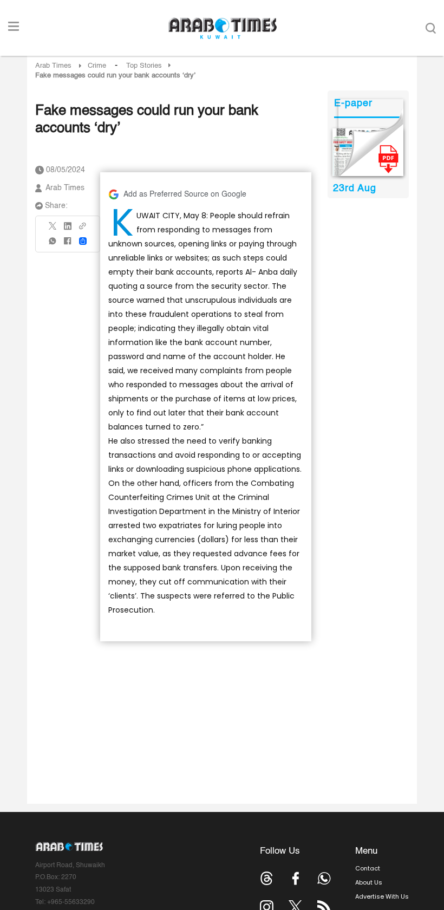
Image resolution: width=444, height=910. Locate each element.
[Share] (83, 241)
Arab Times (53, 65)
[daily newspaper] (367, 152)
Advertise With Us (382, 896)
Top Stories (144, 65)
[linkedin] (67, 229)
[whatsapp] (53, 244)
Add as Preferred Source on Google (184, 194)
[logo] (222, 28)
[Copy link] (82, 229)
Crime (97, 65)
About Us (368, 882)
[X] (53, 229)
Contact (367, 868)
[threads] (266, 878)
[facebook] (67, 244)
